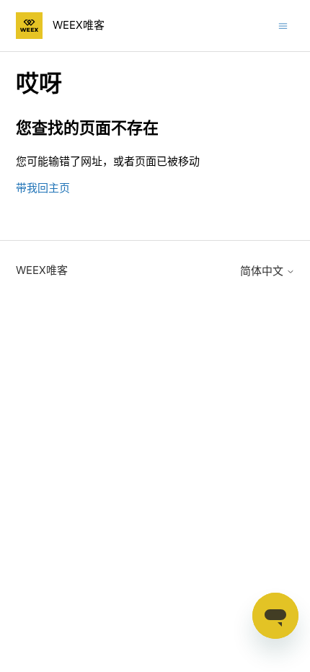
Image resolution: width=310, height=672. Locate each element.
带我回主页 (43, 188)
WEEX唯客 (42, 270)
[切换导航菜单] (283, 25)
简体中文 (263, 271)
